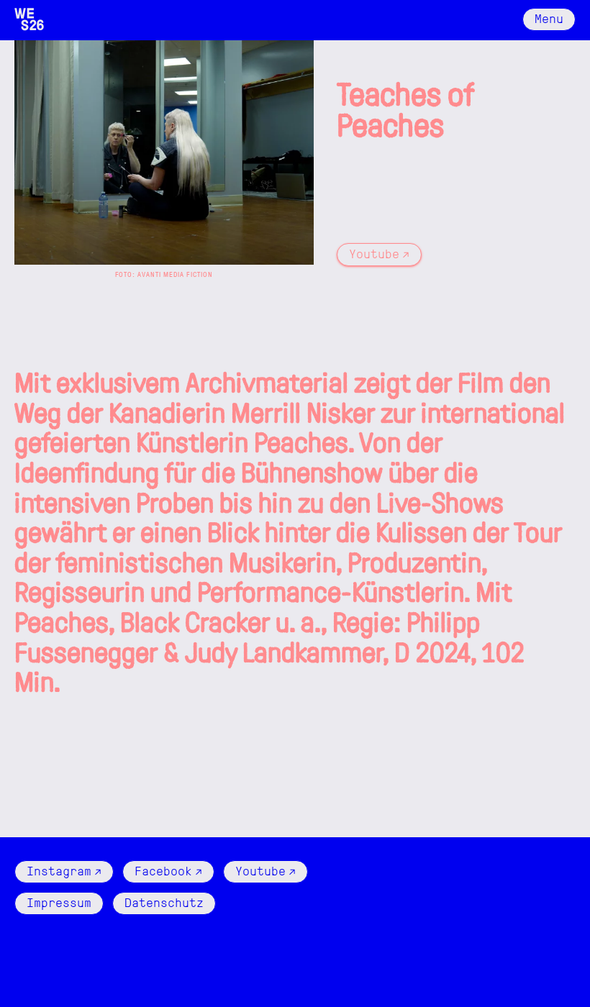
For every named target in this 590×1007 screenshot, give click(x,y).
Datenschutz (164, 902)
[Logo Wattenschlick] (29, 19)
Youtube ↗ (379, 253)
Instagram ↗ (64, 870)
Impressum (59, 902)
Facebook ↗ (168, 870)
